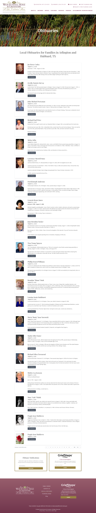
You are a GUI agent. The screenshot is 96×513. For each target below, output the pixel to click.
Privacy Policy (42, 510)
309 (74, 447)
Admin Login (54, 510)
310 (77, 447)
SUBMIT (65, 467)
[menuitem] (34, 10)
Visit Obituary (32, 77)
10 (69, 447)
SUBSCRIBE (30, 468)
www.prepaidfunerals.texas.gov (59, 506)
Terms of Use (48, 510)
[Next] (80, 447)
